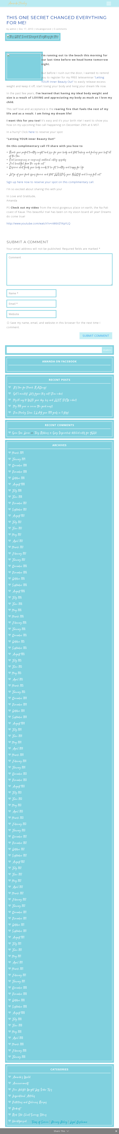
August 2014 (18, 723)
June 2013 (17, 799)
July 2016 (17, 598)
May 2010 (16, 1032)
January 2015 (18, 692)
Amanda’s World (21, 1077)
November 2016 (19, 572)
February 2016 (19, 623)
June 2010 (17, 1025)
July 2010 (17, 1019)
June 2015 (17, 667)
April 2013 (17, 811)
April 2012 (17, 887)
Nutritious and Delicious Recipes (29, 1102)
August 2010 (18, 1013)
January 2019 (18, 459)
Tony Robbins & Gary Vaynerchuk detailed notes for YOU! (65, 433)
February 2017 (19, 554)
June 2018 (17, 497)
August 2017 (18, 516)
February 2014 (19, 761)
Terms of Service (40, 1122)
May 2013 (16, 805)
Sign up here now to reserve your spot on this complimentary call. (50, 182)
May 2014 (16, 742)
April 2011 (17, 962)
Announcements (20, 1083)
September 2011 (19, 931)
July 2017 (16, 522)
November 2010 (19, 994)
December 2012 (19, 837)
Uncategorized (43, 29)
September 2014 (19, 717)
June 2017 (17, 528)
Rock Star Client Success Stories (29, 1115)
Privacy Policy (59, 1122)
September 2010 (19, 1007)
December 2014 (19, 698)
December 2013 (19, 774)
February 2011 (19, 975)
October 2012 (18, 849)
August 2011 (18, 937)
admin (13, 29)
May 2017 (16, 535)
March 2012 (18, 893)
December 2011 (19, 912)
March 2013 (18, 818)
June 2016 (17, 604)
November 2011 (19, 918)
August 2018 (18, 484)
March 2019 (18, 453)
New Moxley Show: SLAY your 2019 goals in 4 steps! (41, 413)
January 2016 (18, 629)
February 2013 (19, 824)
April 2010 (17, 1038)
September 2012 (19, 855)
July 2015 (16, 660)
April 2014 (17, 749)
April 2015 (17, 679)
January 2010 (18, 1057)
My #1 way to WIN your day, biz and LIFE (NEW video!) (45, 400)
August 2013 (18, 786)
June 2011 (17, 950)
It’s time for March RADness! (29, 387)
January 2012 (18, 906)
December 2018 (19, 465)
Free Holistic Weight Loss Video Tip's (32, 1090)
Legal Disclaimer (78, 1122)
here (32, 132)
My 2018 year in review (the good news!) (33, 406)
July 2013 (16, 793)
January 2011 (18, 981)
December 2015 (19, 635)
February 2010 (19, 1051)
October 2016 (18, 579)
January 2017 (18, 560)
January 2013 (18, 830)
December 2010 (19, 988)
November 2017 (19, 503)
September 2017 (19, 510)
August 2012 (18, 862)
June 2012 (17, 874)
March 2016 (18, 616)
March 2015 (18, 686)
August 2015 (18, 654)
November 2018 (19, 472)
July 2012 (16, 868)
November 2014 (19, 704)
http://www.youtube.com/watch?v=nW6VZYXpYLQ (38, 223)
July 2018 (16, 491)
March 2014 (18, 755)
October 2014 (18, 711)
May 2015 (16, 673)
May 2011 (16, 956)
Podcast (16, 1108)
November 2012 (19, 843)
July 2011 (16, 944)
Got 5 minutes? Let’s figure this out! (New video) (38, 394)
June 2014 (17, 736)
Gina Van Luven (21, 433)
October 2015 (18, 642)
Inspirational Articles (23, 1096)
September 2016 (19, 585)
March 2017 (18, 547)
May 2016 (16, 610)
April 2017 (17, 541)
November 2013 (19, 780)
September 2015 (19, 648)
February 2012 (19, 899)
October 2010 (18, 1000)
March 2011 (17, 969)
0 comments (60, 29)
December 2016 (19, 566)
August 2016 (18, 591)
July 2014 (17, 730)
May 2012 (16, 881)
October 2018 (18, 478)
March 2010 (18, 1044)
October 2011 (18, 925)
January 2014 (18, 767)
